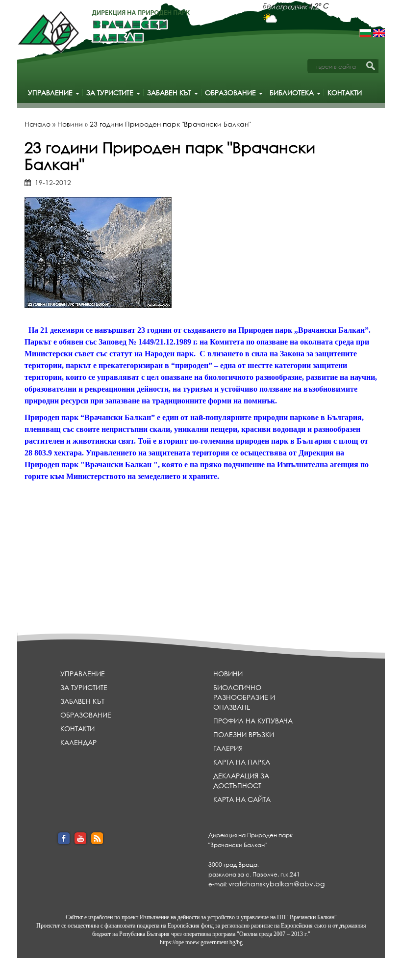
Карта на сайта (242, 799)
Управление (51, 92)
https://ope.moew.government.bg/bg (201, 942)
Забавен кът (170, 92)
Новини (70, 124)
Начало (37, 124)
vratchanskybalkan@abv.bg (276, 883)
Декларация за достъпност (241, 780)
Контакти (344, 92)
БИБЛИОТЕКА (293, 92)
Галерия (228, 748)
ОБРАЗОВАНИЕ (231, 92)
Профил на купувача (253, 720)
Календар (78, 742)
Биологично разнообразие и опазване (244, 697)
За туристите (110, 92)
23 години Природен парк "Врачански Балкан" (170, 124)
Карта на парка (241, 762)
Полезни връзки (243, 734)
